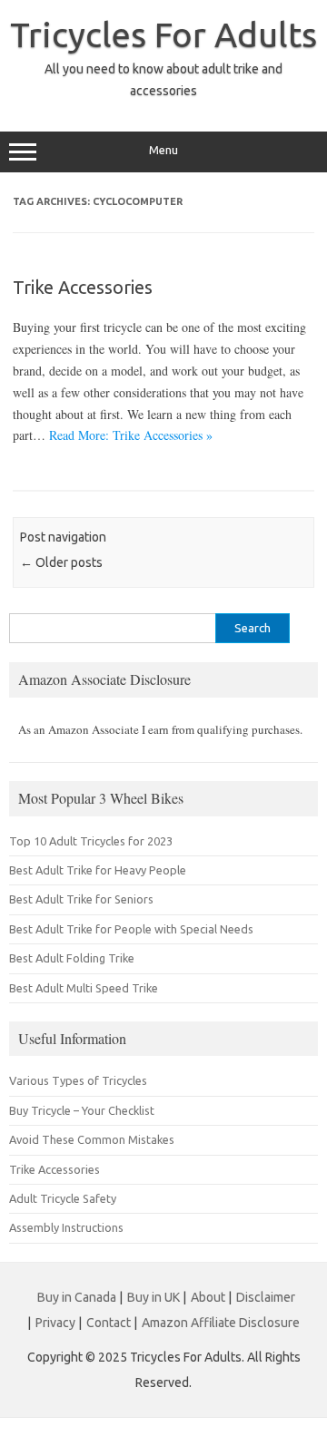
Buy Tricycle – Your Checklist (81, 1110)
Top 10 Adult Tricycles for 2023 (91, 841)
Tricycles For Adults (163, 34)
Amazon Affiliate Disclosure (221, 1322)
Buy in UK (153, 1297)
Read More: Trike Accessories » (131, 435)
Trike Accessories (83, 287)
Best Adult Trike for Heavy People (97, 870)
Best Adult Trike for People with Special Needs (131, 929)
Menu (163, 150)
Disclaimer (265, 1297)
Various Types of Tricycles (78, 1080)
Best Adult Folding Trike (71, 958)
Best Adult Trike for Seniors (81, 899)
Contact (108, 1322)
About (208, 1297)
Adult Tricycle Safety (62, 1198)
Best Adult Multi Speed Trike (83, 988)
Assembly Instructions (66, 1227)
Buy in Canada (76, 1297)
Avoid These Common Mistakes (91, 1139)
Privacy (55, 1322)
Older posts (61, 562)
